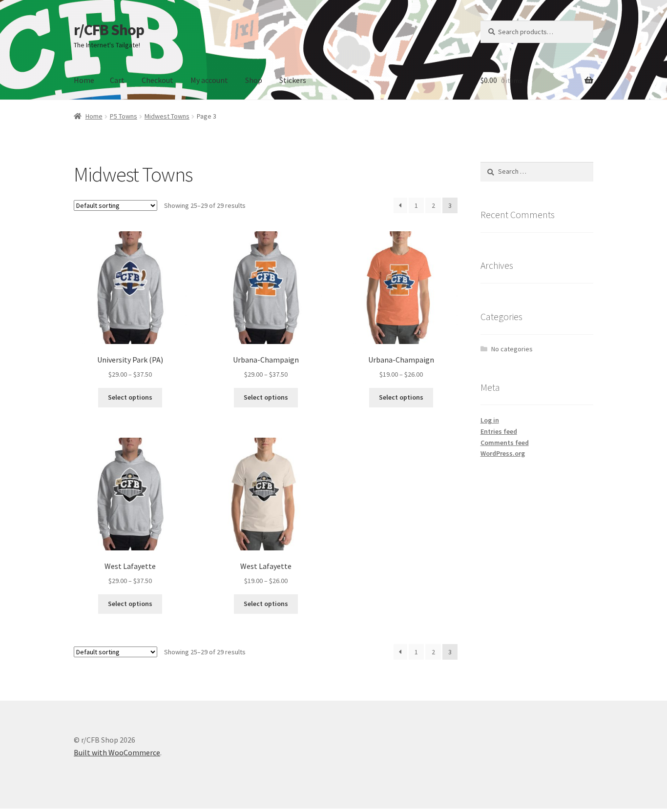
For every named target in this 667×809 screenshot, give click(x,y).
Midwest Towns (167, 116)
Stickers (292, 80)
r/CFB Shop (109, 30)
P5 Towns (123, 116)
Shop (253, 80)
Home (84, 80)
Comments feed (504, 442)
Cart (117, 80)
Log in (489, 420)
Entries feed (498, 431)
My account (209, 80)
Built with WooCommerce (117, 752)
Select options (130, 397)
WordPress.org (502, 453)
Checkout (157, 80)
